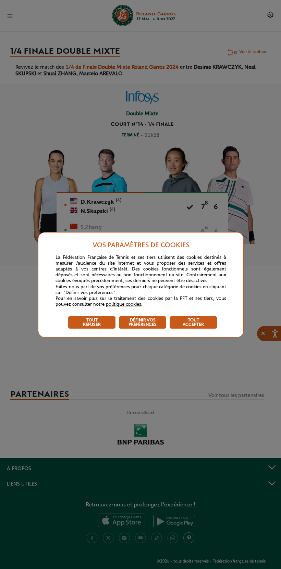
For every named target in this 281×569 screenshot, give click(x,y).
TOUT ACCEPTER (193, 322)
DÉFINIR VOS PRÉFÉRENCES (143, 322)
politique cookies (123, 304)
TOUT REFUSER (92, 322)
